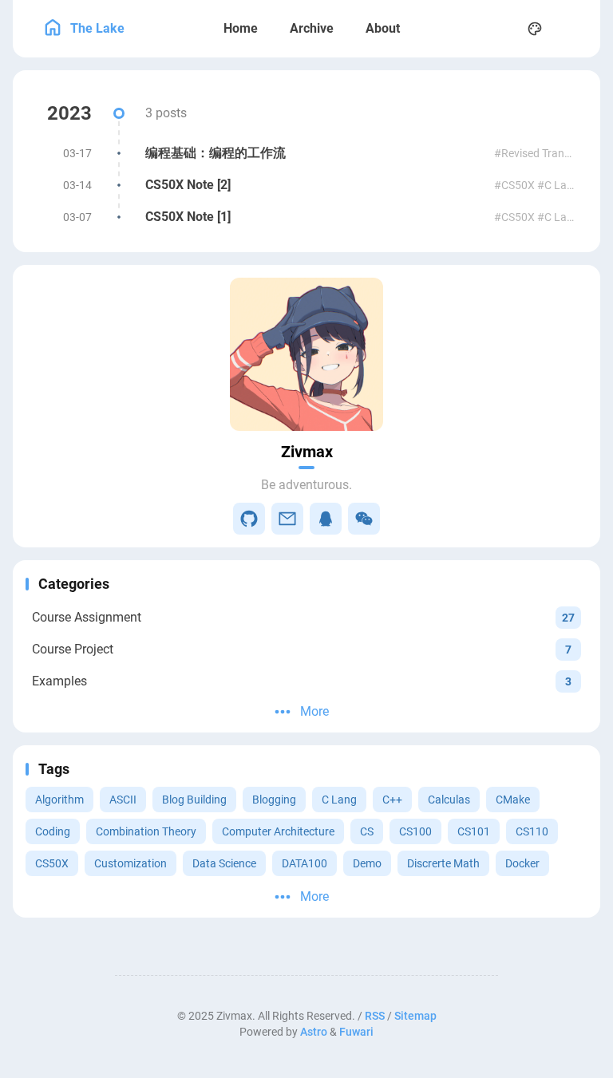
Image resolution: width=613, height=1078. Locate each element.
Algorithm (59, 799)
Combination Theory (146, 831)
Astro (313, 1031)
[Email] (287, 519)
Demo (367, 863)
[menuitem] (569, 28)
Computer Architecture (278, 831)
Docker (522, 863)
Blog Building (194, 799)
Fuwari (356, 1031)
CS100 (415, 831)
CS (367, 831)
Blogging (274, 799)
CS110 (532, 831)
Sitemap (415, 1015)
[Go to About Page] (306, 354)
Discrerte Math (443, 863)
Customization (130, 863)
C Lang (339, 799)
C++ (392, 799)
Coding (52, 831)
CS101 (473, 831)
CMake (513, 799)
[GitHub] (249, 519)
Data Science (224, 863)
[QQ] (326, 519)
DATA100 (304, 863)
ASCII (122, 799)
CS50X (52, 863)
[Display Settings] (534, 28)
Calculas (449, 799)
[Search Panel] (499, 28)
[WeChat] (364, 519)
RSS (375, 1015)
